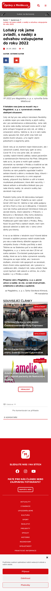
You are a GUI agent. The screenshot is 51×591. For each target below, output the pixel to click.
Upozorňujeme (25, 511)
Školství (25, 524)
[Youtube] (33, 471)
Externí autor (17, 54)
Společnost (15, 20)
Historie (25, 537)
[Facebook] (17, 471)
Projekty (25, 528)
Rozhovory (25, 542)
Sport (26, 519)
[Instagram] (25, 471)
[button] (47, 557)
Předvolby (25, 585)
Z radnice (25, 506)
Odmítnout (25, 578)
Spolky (25, 533)
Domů (5, 20)
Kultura (25, 515)
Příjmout (25, 571)
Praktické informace (25, 551)
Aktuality (25, 502)
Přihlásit (25, 389)
